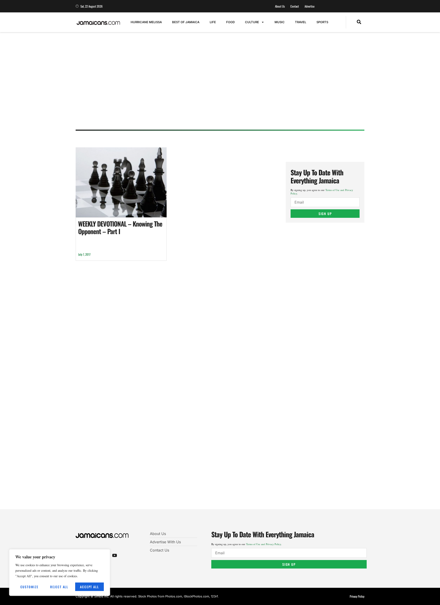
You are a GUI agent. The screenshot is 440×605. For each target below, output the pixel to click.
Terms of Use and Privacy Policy (263, 544)
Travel (300, 22)
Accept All (89, 586)
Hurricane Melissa (146, 22)
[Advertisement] (215, 91)
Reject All (59, 586)
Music (280, 22)
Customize (29, 586)
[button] (359, 22)
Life (213, 22)
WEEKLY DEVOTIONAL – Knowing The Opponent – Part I (120, 227)
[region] (59, 572)
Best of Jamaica (185, 22)
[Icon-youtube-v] (114, 555)
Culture (252, 22)
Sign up (325, 213)
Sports (322, 22)
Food (230, 22)
